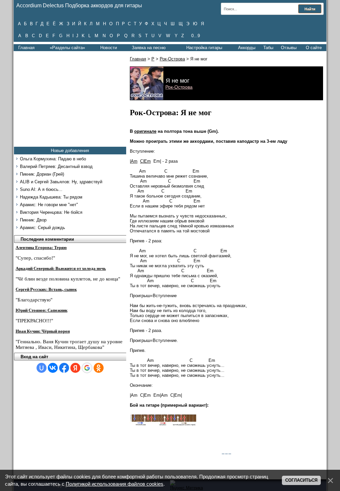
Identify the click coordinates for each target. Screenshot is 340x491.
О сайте (314, 47)
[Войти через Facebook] (64, 368)
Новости (108, 47)
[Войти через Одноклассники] (99, 368)
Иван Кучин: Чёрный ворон (43, 331)
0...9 (195, 35)
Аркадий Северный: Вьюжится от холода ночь (61, 268)
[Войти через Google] (87, 368)
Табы (268, 47)
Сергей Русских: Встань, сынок (46, 289)
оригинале (145, 131)
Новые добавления (70, 150)
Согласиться (301, 480)
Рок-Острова (172, 58)
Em (147, 161)
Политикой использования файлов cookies (114, 484)
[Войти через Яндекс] (75, 368)
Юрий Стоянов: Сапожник (41, 310)
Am (134, 161)
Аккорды (246, 47)
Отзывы (289, 47)
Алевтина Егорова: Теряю (41, 247)
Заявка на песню (149, 47)
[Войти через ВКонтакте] (53, 368)
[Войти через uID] (41, 368)
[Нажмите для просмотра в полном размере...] (163, 424)
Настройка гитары (204, 47)
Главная (26, 47)
